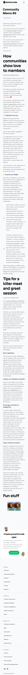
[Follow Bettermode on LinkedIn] (7, 669)
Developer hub (7, 635)
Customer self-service (9, 599)
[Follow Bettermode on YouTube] (5, 669)
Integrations (7, 581)
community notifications (10, 390)
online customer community (15, 301)
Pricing (6, 585)
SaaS (5, 614)
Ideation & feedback (9, 603)
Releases (6, 589)
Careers (6, 653)
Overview (6, 570)
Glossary (6, 639)
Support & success (9, 610)
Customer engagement (10, 606)
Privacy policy (7, 660)
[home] (9, 2)
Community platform (9, 574)
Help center (7, 631)
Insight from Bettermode (11, 75)
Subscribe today (12, 31)
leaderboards (13, 104)
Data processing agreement (11, 664)
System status (7, 643)
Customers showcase (9, 624)
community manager (12, 243)
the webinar (11, 265)
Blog (5, 628)
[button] (24, 2)
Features (6, 578)
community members (9, 44)
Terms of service (8, 656)
